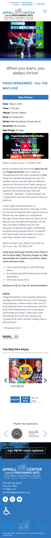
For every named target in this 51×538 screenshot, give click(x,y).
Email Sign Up (27, 2)
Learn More (25, 399)
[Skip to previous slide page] (6, 380)
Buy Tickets (25, 97)
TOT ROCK (17, 386)
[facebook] (5, 499)
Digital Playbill (27, 5)
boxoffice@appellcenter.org (16, 492)
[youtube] (19, 499)
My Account (15, 2)
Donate (16, 5)
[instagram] (12, 499)
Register (15, 399)
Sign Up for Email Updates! (25, 450)
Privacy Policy (8, 535)
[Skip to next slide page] (45, 380)
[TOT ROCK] (25, 377)
